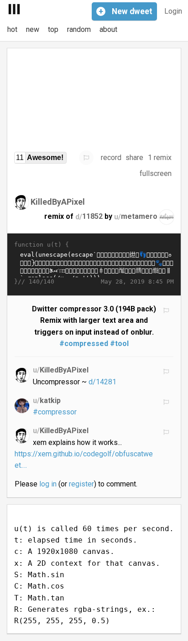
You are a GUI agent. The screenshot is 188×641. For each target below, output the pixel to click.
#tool (119, 343)
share (134, 157)
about (108, 29)
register (81, 484)
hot (12, 29)
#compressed (83, 343)
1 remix (160, 157)
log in (48, 484)
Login (173, 11)
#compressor (55, 412)
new (32, 29)
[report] (86, 157)
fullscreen (156, 173)
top (53, 29)
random (79, 29)
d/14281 (102, 381)
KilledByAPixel (58, 202)
